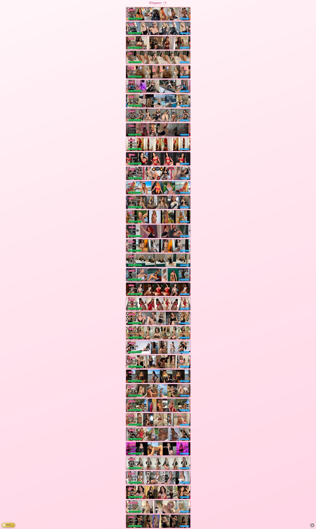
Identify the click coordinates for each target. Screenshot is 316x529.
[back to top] (312, 525)
